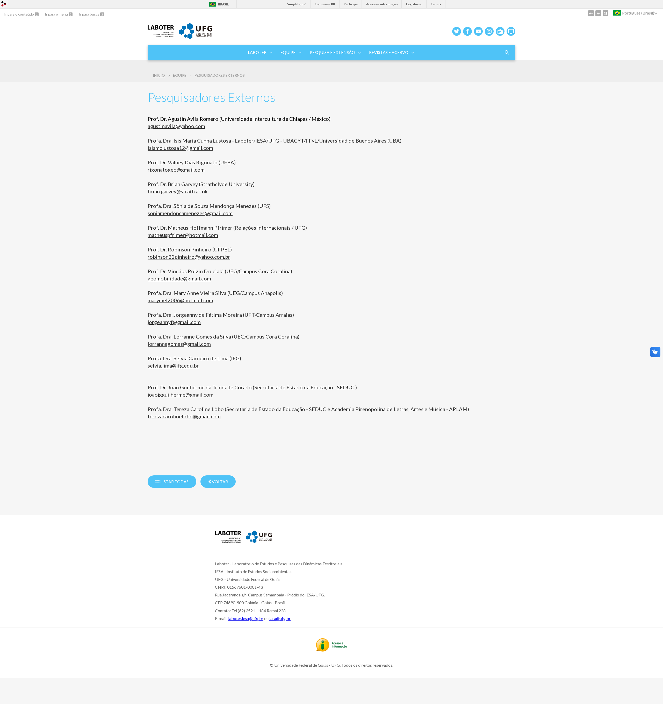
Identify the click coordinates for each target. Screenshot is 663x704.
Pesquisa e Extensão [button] (332, 52)
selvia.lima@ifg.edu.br (173, 365)
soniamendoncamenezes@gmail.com (190, 213)
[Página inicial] (161, 35)
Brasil (223, 4)
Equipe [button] (288, 52)
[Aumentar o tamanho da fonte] (591, 13)
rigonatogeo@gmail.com (176, 169)
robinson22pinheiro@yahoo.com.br (189, 257)
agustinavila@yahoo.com (176, 126)
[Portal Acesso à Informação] (331, 650)
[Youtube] (478, 31)
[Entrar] (4, 4)
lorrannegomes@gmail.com (179, 344)
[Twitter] (456, 31)
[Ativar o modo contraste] (605, 13)
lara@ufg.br (280, 618)
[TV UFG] (511, 31)
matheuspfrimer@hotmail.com (183, 235)
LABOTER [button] (257, 52)
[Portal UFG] (195, 37)
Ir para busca (89, 14)
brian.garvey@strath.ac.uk (178, 191)
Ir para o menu (57, 14)
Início (159, 75)
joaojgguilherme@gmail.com (180, 394)
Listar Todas (174, 481)
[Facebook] (467, 31)
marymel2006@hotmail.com (180, 300)
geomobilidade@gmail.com (179, 278)
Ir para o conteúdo (19, 14)
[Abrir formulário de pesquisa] (507, 53)
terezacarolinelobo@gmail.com (184, 416)
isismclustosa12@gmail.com (180, 148)
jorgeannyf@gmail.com (174, 322)
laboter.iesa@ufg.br (245, 618)
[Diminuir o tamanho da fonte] (598, 13)
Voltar (219, 481)
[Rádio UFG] (500, 31)
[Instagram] (489, 31)
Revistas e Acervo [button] (388, 52)
